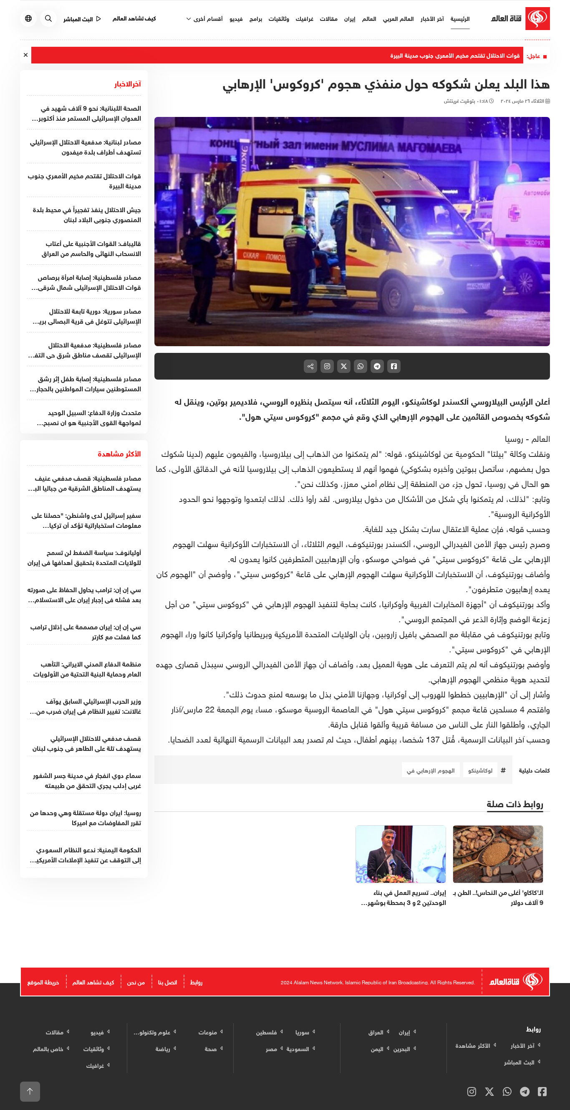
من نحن (136, 981)
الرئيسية (460, 18)
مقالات (329, 18)
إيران (350, 18)
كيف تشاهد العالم (134, 17)
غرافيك (304, 18)
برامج (256, 18)
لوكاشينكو (480, 769)
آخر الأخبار (432, 18)
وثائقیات (279, 18)
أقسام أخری (207, 18)
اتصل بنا (167, 981)
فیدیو (236, 18)
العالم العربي (398, 18)
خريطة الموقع (43, 981)
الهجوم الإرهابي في (431, 769)
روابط (196, 981)
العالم (369, 18)
